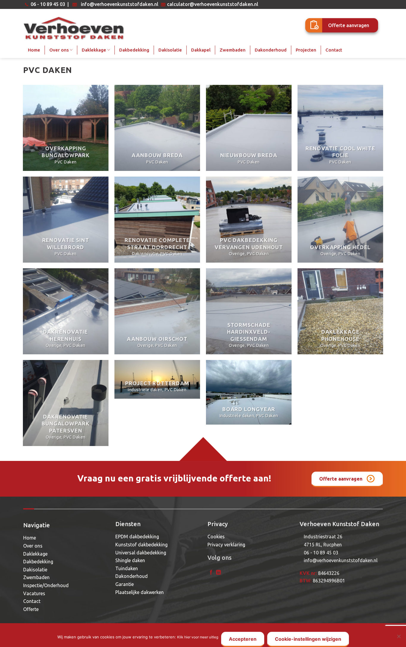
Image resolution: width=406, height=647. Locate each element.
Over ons (59, 49)
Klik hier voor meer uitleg (197, 637)
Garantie (124, 584)
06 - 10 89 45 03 (48, 4)
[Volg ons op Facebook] (211, 572)
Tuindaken (126, 568)
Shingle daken (130, 560)
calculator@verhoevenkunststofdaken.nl (212, 4)
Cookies (216, 536)
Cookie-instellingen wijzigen (308, 639)
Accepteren (242, 639)
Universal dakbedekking (140, 552)
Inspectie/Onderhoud (46, 585)
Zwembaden (233, 49)
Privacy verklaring (226, 544)
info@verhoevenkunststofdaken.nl (119, 4)
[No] (399, 638)
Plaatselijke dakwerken (139, 592)
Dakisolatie (170, 49)
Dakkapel (200, 49)
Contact (333, 49)
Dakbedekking (134, 49)
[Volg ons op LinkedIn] (218, 572)
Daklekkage (94, 49)
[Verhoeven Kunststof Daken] (74, 28)
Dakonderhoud (271, 49)
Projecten (306, 49)
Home (34, 49)
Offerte (31, 609)
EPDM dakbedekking (137, 536)
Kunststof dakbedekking (141, 544)
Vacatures (34, 593)
